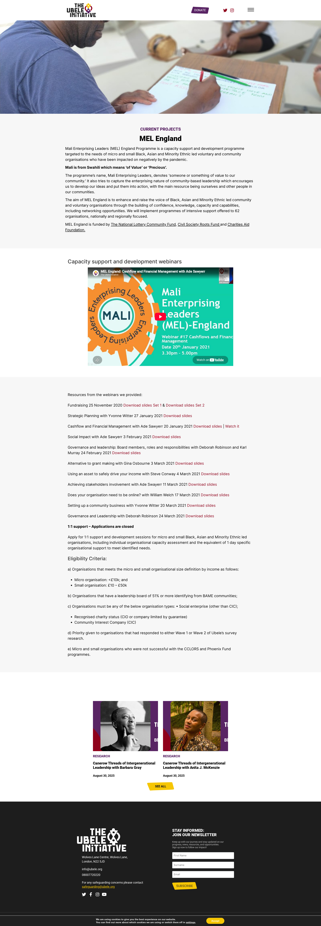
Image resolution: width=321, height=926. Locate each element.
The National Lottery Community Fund (143, 224)
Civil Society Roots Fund (199, 224)
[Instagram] (232, 10)
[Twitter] (225, 10)
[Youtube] (104, 894)
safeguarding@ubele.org (98, 886)
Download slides (177, 416)
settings (190, 922)
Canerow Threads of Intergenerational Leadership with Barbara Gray (124, 765)
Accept (215, 920)
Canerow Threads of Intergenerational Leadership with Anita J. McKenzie (194, 765)
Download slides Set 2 (185, 405)
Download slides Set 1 (142, 405)
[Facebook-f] (91, 894)
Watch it (231, 426)
